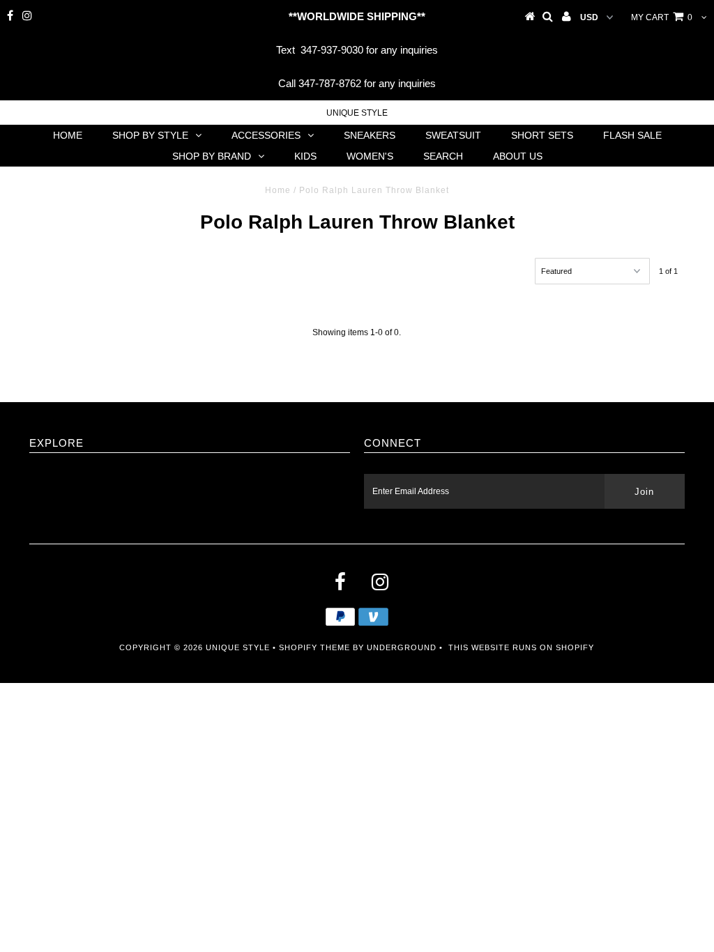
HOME (67, 135)
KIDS (305, 156)
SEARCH (443, 156)
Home (278, 190)
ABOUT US (517, 156)
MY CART (661, 17)
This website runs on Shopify (521, 647)
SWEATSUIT (453, 135)
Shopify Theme (314, 647)
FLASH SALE (632, 135)
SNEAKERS (369, 135)
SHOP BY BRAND (211, 156)
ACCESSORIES (266, 135)
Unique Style (357, 113)
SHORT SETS (542, 135)
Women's (370, 156)
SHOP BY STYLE (150, 135)
